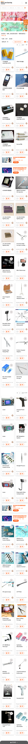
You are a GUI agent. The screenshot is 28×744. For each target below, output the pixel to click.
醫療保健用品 (22, 33)
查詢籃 (14, 742)
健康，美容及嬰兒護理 (12, 33)
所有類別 (3, 33)
